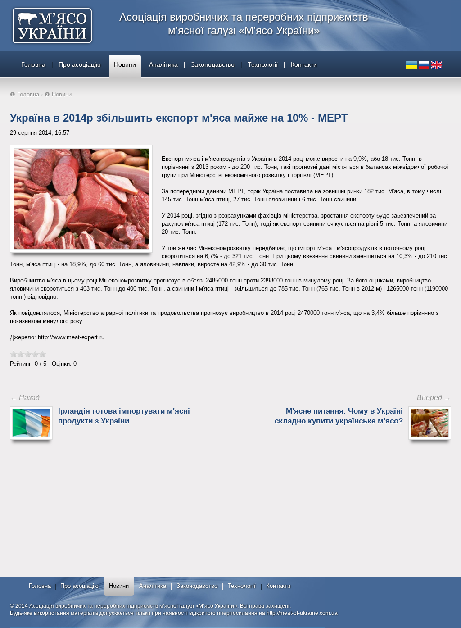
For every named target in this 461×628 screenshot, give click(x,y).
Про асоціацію (80, 64)
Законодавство (213, 64)
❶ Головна (24, 94)
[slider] (28, 354)
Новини (125, 64)
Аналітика (163, 64)
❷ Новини (58, 94)
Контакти (304, 64)
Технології (263, 64)
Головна (33, 64)
